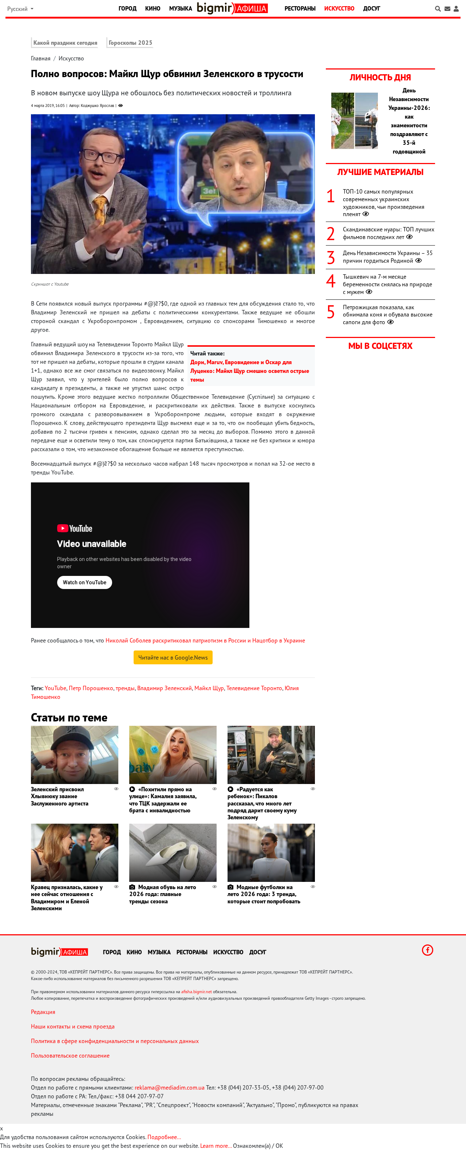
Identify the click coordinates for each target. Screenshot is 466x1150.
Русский (18, 8)
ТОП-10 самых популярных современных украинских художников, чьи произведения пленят (383, 203)
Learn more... (216, 1145)
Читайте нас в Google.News (173, 657)
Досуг (371, 8)
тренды (125, 688)
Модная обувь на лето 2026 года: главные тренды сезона (162, 893)
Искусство (339, 8)
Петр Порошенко (91, 688)
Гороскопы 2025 (131, 42)
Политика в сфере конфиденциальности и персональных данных (115, 1040)
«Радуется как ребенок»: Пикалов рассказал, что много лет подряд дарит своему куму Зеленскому (262, 803)
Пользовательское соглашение (70, 1055)
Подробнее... (164, 1137)
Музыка (180, 8)
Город (128, 8)
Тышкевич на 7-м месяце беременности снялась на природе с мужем (387, 284)
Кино (153, 8)
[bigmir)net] (216, 8)
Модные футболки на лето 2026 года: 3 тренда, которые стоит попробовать (264, 893)
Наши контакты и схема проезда (73, 1026)
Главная (41, 58)
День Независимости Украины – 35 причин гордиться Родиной (388, 256)
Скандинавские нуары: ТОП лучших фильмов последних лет (388, 233)
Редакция (43, 1011)
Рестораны (300, 8)
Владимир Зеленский (164, 688)
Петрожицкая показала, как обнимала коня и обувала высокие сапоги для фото (388, 314)
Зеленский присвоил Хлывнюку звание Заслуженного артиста (59, 796)
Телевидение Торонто (254, 688)
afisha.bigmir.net (196, 991)
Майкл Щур (209, 688)
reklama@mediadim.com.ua (170, 1087)
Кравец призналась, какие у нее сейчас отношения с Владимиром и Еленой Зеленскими (66, 897)
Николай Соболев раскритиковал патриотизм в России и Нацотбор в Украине (205, 640)
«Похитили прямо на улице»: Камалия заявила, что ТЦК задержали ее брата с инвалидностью (162, 799)
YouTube (55, 688)
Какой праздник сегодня (65, 42)
